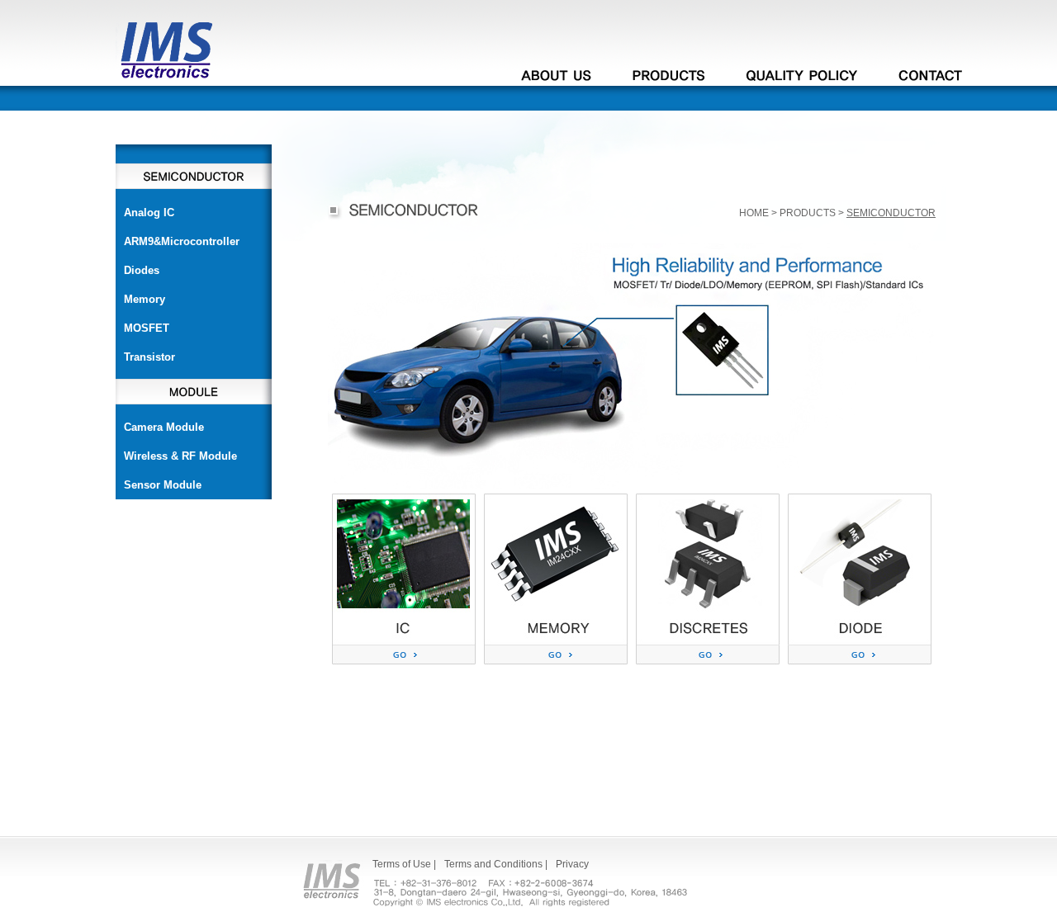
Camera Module (164, 427)
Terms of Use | (404, 864)
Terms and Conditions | (495, 864)
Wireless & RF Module (180, 456)
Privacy (572, 864)
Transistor (149, 357)
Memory (144, 299)
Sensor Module (162, 485)
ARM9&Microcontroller (181, 241)
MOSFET (146, 328)
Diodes (141, 270)
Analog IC (149, 212)
